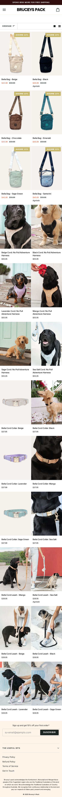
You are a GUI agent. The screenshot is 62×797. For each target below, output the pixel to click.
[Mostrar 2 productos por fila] (59, 26)
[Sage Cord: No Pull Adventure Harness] (15, 344)
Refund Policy (8, 761)
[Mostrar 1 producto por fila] (54, 26)
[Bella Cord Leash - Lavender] (15, 684)
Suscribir (49, 732)
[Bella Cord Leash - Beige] (15, 628)
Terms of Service (10, 766)
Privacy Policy (8, 757)
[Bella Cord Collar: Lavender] (15, 458)
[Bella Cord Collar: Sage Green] (15, 514)
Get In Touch (8, 771)
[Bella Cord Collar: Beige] (15, 402)
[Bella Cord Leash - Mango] (15, 569)
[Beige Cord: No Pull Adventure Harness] (15, 227)
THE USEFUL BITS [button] (11, 748)
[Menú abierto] (6, 10)
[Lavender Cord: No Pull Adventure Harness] (15, 285)
